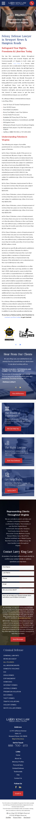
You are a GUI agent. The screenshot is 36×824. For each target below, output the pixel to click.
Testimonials (18, 771)
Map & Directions (18, 739)
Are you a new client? (10, 590)
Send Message (18, 639)
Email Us (18, 793)
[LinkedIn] (20, 787)
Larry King (16, 63)
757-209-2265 (26, 132)
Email (4, 584)
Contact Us (18, 778)
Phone (5, 578)
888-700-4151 (18, 745)
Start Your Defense (13, 461)
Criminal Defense (18, 768)
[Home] (17, 3)
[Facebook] (16, 787)
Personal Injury (18, 765)
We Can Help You (13, 429)
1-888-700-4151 (14, 132)
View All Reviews (18, 394)
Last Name (6, 572)
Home (18, 755)
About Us (18, 758)
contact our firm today (12, 317)
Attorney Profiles (18, 762)
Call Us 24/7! (11, 491)
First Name (6, 567)
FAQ (18, 775)
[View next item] (20, 344)
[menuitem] (18, 655)
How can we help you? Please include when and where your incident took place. (17, 596)
